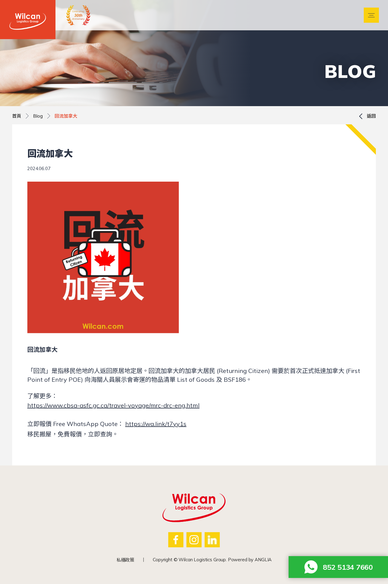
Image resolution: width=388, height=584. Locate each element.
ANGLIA (263, 559)
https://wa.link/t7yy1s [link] (155, 424)
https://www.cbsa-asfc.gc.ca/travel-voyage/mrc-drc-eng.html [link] (113, 405)
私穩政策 (125, 560)
